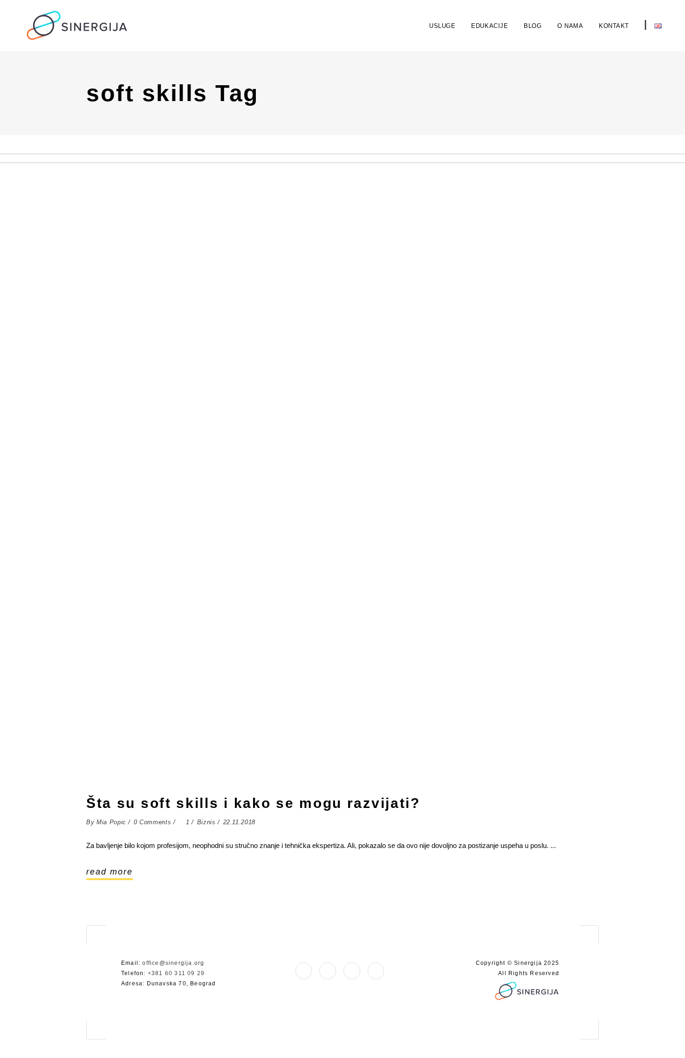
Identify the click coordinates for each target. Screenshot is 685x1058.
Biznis (206, 822)
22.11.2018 (239, 822)
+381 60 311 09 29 (176, 973)
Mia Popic (111, 822)
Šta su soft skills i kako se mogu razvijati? (253, 803)
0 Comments (152, 822)
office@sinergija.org (173, 963)
